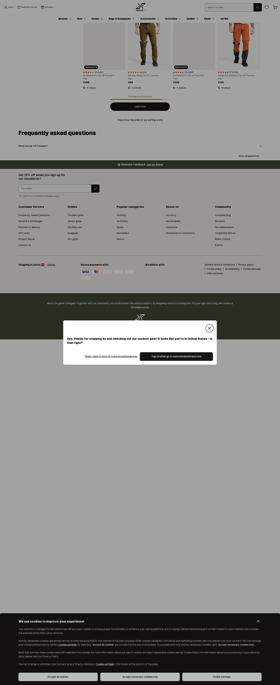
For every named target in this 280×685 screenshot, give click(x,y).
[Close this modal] (209, 328)
